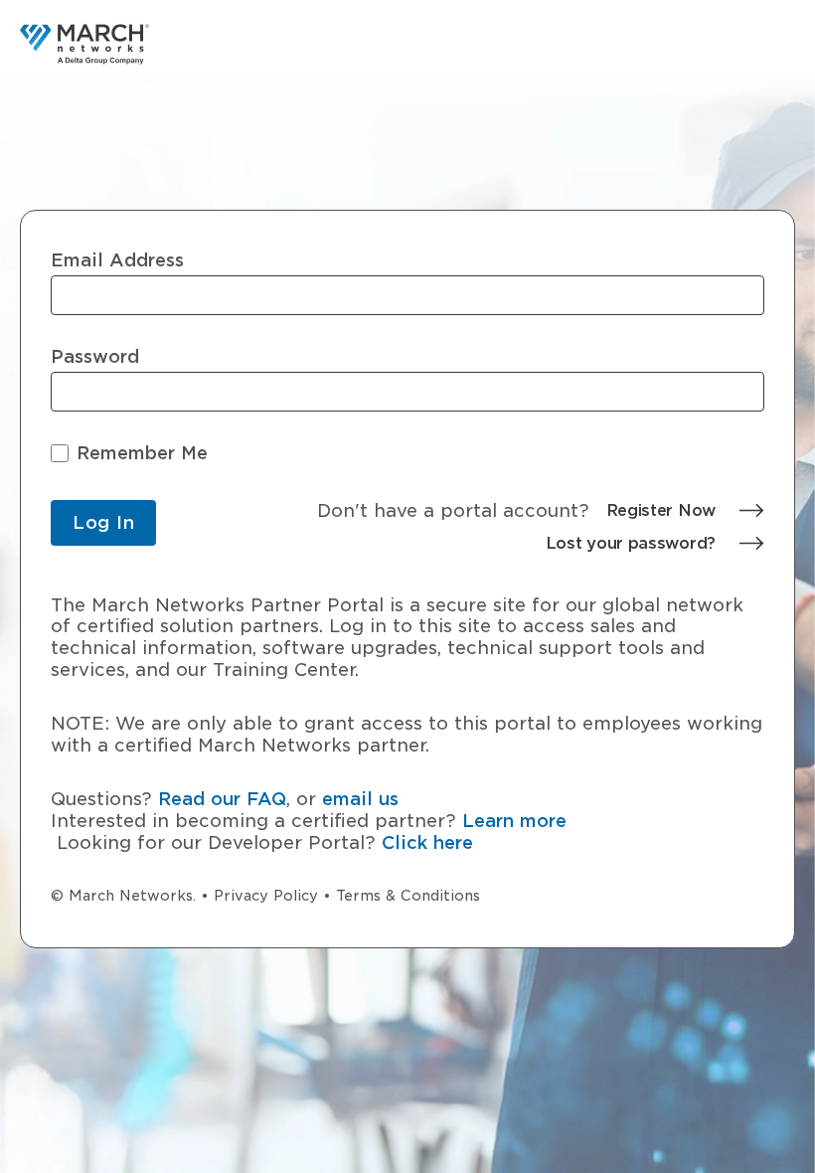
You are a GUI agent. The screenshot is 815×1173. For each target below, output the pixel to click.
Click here (427, 842)
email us (360, 798)
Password (95, 357)
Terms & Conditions (408, 896)
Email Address (117, 260)
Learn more (514, 820)
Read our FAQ (222, 798)
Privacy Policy (266, 896)
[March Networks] (84, 44)
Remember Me (142, 453)
